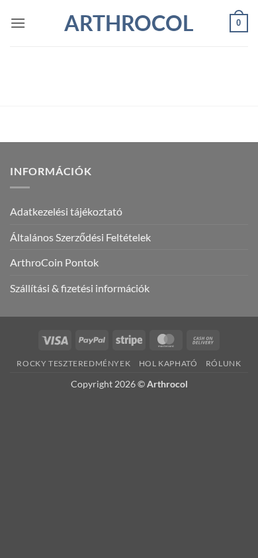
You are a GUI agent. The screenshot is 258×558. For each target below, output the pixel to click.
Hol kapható (168, 363)
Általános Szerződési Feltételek (80, 237)
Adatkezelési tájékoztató (66, 211)
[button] (18, 23)
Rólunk (223, 363)
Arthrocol (129, 23)
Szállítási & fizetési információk (80, 288)
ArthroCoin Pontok (54, 262)
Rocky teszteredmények (73, 363)
